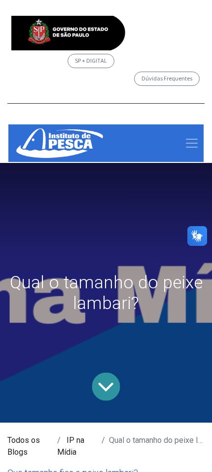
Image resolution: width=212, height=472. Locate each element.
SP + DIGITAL (91, 60)
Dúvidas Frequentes (166, 78)
